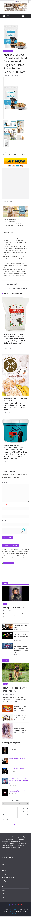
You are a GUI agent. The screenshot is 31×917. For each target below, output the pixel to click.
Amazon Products (8, 50)
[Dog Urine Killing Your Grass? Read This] (7, 709)
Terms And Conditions (8, 857)
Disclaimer (5, 861)
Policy (3, 894)
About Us (4, 890)
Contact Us (5, 897)
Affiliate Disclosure (7, 854)
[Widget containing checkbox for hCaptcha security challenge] (14, 531)
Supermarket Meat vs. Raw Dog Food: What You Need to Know (21, 636)
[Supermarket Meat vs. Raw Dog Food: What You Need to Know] (7, 637)
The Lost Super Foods (10, 284)
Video (5, 603)
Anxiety (4, 874)
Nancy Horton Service (13, 607)
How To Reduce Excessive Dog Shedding (15, 689)
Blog (3, 864)
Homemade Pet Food (8, 877)
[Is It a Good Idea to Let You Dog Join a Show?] (7, 718)
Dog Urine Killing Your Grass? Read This (20, 707)
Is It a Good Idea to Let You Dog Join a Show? (20, 716)
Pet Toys (4, 881)
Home (3, 887)
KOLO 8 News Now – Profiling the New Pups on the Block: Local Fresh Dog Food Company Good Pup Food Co (21, 648)
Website (4, 521)
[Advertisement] (15, 183)
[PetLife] (4, 16)
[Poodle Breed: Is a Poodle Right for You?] (7, 731)
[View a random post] (27, 16)
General (4, 870)
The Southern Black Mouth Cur (17, 288)
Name (4, 505)
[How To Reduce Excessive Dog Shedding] (15, 672)
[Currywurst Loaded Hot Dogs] (7, 627)
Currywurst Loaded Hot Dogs (20, 626)
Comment (5, 482)
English (19, 1)
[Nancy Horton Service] (15, 593)
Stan (17, 75)
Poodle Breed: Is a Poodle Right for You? (20, 729)
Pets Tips (6, 684)
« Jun (14, 824)
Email (4, 513)
